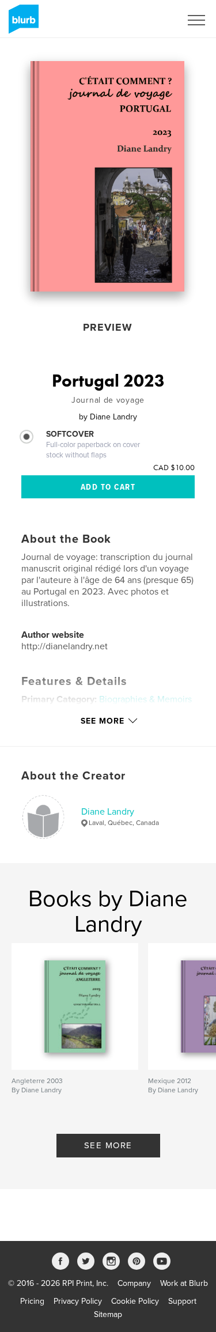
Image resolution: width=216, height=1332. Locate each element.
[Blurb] (21, 24)
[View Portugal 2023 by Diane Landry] (107, 176)
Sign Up (151, 20)
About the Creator (73, 776)
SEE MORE (108, 1145)
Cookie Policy (135, 1301)
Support (182, 1301)
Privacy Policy (78, 1301)
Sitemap (108, 1314)
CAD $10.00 (174, 467)
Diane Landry (107, 812)
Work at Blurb (184, 1283)
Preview (107, 327)
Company (134, 1283)
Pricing (32, 1301)
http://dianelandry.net (64, 646)
